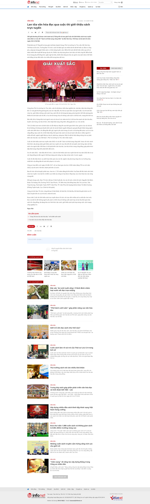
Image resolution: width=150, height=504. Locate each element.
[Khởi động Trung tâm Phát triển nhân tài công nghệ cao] (51, 265)
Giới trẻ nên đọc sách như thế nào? (65, 328)
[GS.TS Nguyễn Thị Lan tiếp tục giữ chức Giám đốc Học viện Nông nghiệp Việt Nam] (85, 265)
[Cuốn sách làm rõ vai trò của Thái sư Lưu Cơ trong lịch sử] (38, 352)
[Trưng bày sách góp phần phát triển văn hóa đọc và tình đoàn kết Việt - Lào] (38, 391)
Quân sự (90, 7)
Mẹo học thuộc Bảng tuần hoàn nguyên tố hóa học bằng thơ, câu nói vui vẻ (109, 117)
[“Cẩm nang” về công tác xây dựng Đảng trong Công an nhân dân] (38, 466)
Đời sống (33, 7)
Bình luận (31, 226)
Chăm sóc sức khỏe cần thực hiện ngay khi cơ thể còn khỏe (68, 274)
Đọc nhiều (103, 68)
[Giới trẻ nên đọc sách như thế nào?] (38, 332)
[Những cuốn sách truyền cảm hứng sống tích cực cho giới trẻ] (38, 448)
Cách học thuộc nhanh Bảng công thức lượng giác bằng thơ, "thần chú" (108, 78)
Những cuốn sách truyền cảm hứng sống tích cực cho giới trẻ (71, 445)
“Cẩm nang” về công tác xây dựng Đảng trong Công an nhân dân (70, 463)
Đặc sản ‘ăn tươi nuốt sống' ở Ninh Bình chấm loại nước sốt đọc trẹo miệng (70, 289)
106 (102, 100)
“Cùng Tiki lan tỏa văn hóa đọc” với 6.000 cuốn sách (45, 216)
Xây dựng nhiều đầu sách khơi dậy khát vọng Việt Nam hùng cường (71, 408)
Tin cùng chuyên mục (35, 282)
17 (118, 79)
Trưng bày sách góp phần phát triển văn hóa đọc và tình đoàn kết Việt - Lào (71, 388)
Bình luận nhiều (116, 68)
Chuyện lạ (82, 7)
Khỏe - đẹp (73, 7)
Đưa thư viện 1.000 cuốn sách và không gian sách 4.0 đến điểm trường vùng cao (71, 426)
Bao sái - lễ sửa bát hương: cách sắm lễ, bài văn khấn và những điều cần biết (109, 123)
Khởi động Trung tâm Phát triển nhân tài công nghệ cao (51, 274)
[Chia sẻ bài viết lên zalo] (32, 32)
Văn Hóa (30, 21)
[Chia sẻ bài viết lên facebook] (28, 32)
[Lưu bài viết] (42, 32)
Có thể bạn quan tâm (35, 257)
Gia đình (58, 7)
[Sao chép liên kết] (39, 32)
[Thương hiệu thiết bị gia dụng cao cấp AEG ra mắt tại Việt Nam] (34, 265)
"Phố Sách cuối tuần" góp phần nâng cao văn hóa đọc (71, 309)
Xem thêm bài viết (60, 477)
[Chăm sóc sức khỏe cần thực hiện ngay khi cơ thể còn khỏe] (68, 265)
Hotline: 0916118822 (92, 2)
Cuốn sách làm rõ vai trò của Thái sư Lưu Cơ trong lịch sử (71, 348)
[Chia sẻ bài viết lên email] (35, 32)
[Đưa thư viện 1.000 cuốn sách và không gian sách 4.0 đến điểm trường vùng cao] (38, 430)
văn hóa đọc (37, 231)
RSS (122, 7)
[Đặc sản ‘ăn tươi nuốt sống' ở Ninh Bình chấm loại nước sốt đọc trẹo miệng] (38, 292)
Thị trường (42, 7)
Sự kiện (98, 7)
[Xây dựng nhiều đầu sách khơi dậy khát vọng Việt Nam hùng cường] (38, 411)
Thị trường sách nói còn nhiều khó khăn (67, 367)
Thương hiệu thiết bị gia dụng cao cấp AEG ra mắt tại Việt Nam (34, 274)
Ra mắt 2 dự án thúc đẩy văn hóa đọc (40, 219)
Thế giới (50, 7)
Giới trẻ (65, 7)
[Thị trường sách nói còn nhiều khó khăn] (38, 372)
